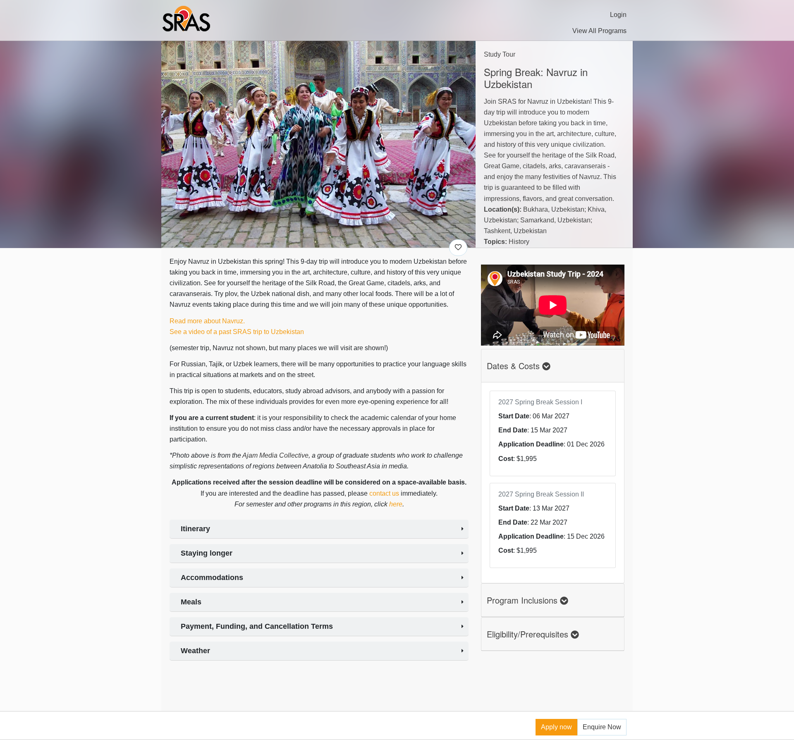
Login (618, 14)
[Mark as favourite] (458, 247)
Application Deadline (531, 444)
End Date (512, 430)
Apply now (556, 726)
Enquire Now (602, 726)
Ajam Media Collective (275, 455)
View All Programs (599, 30)
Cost (505, 458)
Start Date (513, 416)
